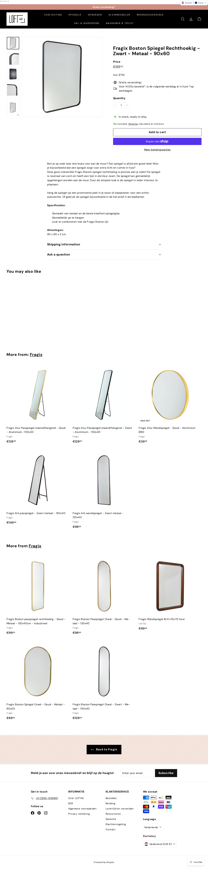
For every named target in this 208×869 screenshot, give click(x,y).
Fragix (36, 354)
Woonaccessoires (150, 14)
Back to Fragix (106, 749)
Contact (111, 829)
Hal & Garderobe (87, 23)
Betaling (110, 803)
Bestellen (111, 798)
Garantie (111, 819)
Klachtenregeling (116, 824)
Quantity (119, 98)
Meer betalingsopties (157, 149)
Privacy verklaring (79, 813)
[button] (194, 2)
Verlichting (53, 14)
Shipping (133, 124)
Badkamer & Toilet (120, 23)
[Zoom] (62, 77)
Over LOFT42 (76, 798)
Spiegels (75, 14)
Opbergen (95, 14)
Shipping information (63, 244)
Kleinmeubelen (119, 14)
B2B (70, 803)
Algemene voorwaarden (82, 808)
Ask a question (58, 254)
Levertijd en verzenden (120, 808)
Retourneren (113, 813)
